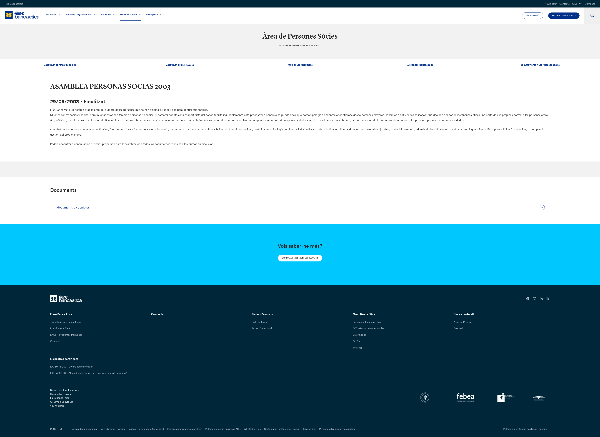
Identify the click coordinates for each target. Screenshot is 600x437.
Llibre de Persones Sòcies (420, 65)
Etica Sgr (358, 347)
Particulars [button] (51, 14)
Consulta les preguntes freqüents (300, 258)
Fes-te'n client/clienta (564, 15)
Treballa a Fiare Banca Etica (65, 321)
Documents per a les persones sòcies (540, 65)
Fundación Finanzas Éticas (367, 321)
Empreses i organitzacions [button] (79, 14)
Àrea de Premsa (463, 321)
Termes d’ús (309, 428)
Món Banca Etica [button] (128, 14)
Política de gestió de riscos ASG (222, 428)
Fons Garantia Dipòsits (112, 428)
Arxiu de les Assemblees (300, 65)
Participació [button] (152, 14)
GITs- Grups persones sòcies (368, 328)
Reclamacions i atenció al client (184, 428)
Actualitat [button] (106, 14)
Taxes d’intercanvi (262, 328)
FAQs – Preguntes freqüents (66, 334)
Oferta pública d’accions (83, 428)
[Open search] (592, 15)
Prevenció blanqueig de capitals (337, 428)
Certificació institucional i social (282, 428)
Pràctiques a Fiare (60, 328)
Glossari (458, 328)
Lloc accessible (14, 3)
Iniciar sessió (532, 15)
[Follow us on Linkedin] (541, 298)
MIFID (63, 428)
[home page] (22, 15)
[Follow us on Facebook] (528, 298)
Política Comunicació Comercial (146, 428)
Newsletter (551, 3)
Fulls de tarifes (260, 321)
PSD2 (53, 428)
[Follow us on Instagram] (534, 298)
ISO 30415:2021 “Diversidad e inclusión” (72, 366)
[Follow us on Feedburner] (548, 298)
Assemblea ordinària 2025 (180, 65)
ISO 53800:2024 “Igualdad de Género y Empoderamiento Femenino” (88, 373)
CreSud (357, 341)
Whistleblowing (252, 428)
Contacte (564, 3)
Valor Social (359, 334)
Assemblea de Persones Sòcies (60, 65)
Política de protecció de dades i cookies (525, 428)
